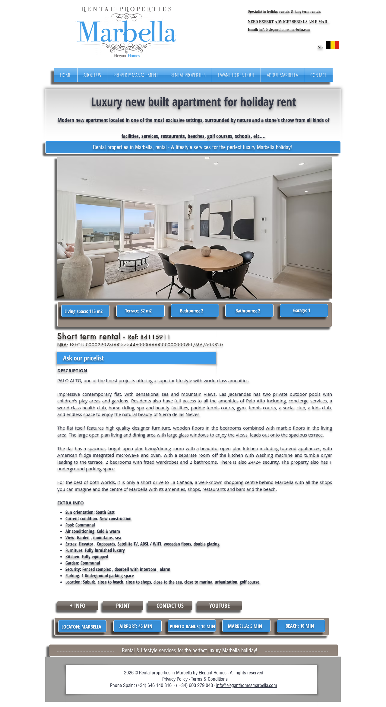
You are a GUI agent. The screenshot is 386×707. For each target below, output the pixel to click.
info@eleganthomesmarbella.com (284, 29)
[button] (194, 228)
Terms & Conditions (209, 679)
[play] (315, 161)
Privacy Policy (174, 679)
